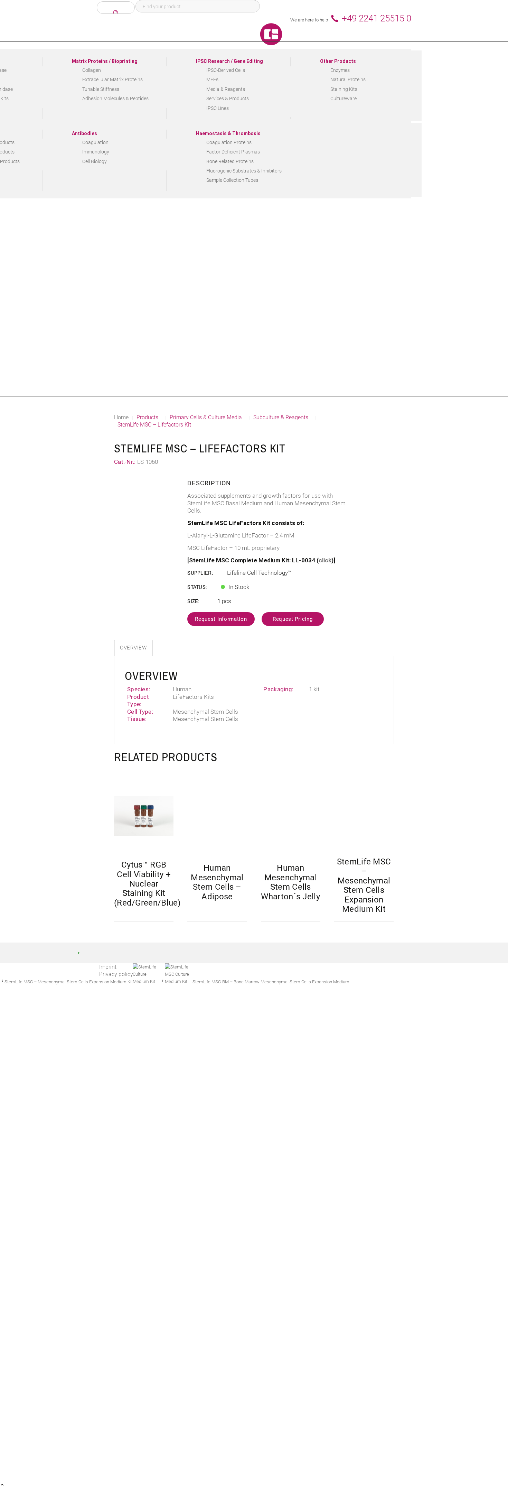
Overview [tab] (133, 648)
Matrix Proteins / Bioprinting (105, 61)
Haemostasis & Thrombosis (228, 133)
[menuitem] (113, 88)
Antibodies (84, 133)
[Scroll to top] (2, 1485)
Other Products (338, 61)
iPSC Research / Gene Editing (229, 61)
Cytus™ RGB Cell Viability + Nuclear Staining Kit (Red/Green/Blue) (147, 884)
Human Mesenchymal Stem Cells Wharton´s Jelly (290, 882)
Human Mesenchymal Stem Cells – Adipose (217, 882)
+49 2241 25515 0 (376, 18)
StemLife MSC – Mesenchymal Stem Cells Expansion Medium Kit (364, 885)
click (325, 560)
